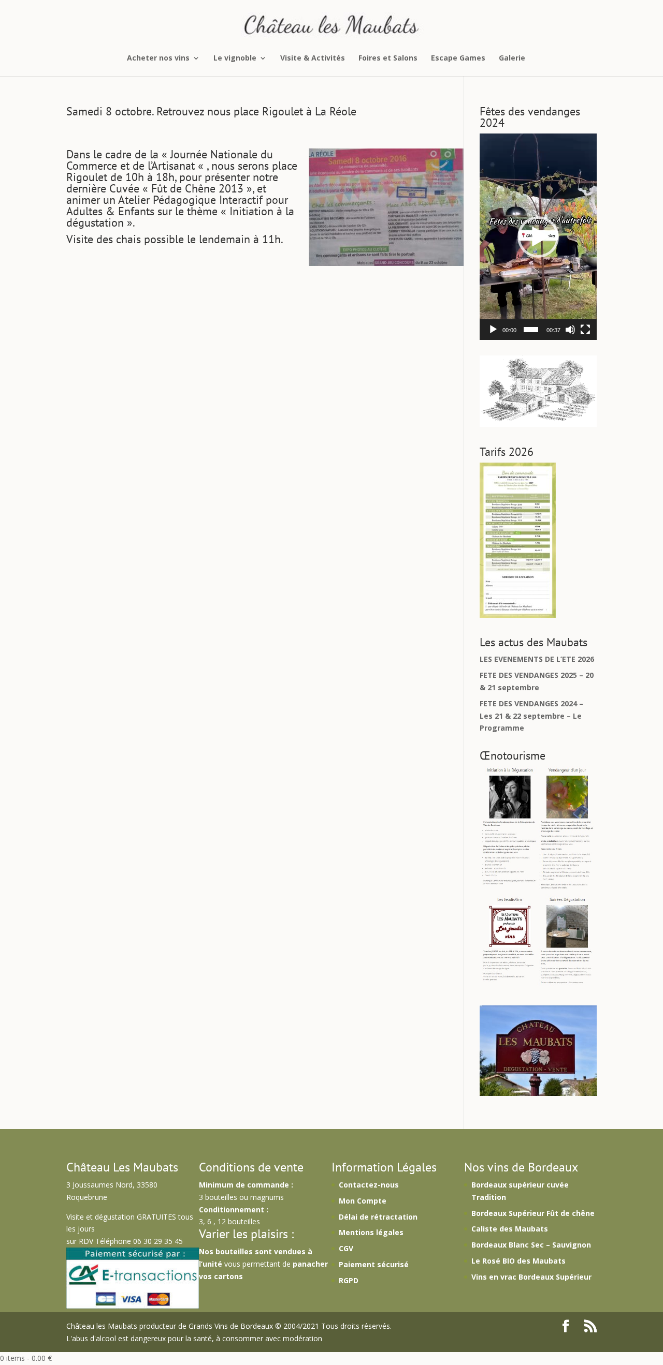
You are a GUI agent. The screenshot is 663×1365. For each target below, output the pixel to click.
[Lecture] (493, 329)
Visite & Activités (312, 58)
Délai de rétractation (378, 1217)
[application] (538, 236)
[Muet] (570, 329)
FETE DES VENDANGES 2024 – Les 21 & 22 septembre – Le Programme (531, 716)
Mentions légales (371, 1232)
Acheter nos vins (158, 58)
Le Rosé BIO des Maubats (518, 1261)
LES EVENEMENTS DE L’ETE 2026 (537, 659)
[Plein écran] (585, 329)
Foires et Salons (387, 58)
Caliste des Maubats (509, 1229)
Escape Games (458, 58)
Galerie (512, 58)
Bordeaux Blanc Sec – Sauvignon (531, 1245)
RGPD (348, 1280)
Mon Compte (362, 1201)
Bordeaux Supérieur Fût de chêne (533, 1213)
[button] (538, 237)
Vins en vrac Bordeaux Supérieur (531, 1277)
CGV (346, 1248)
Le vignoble (234, 58)
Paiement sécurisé (374, 1264)
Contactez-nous (369, 1185)
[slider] (531, 329)
